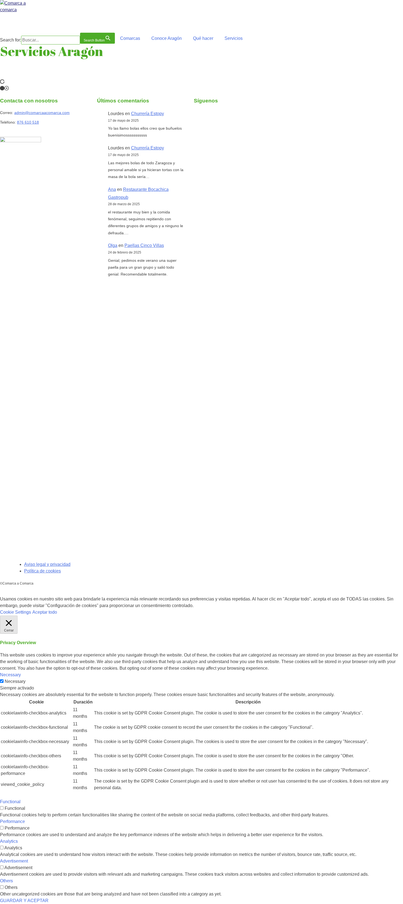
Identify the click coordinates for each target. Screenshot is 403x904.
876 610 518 (28, 122)
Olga (112, 245)
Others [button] (6, 880)
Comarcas (130, 38)
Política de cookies (42, 571)
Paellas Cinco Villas (144, 245)
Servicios (234, 38)
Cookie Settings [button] (15, 612)
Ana (112, 189)
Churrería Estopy (147, 113)
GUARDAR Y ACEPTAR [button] (24, 900)
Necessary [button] (10, 674)
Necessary (15, 681)
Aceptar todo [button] (44, 612)
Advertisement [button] (14, 861)
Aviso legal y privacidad (47, 564)
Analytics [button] (9, 841)
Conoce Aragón (166, 38)
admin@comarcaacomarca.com (42, 112)
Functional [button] (10, 801)
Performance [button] (12, 821)
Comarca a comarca (29, 22)
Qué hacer (203, 38)
